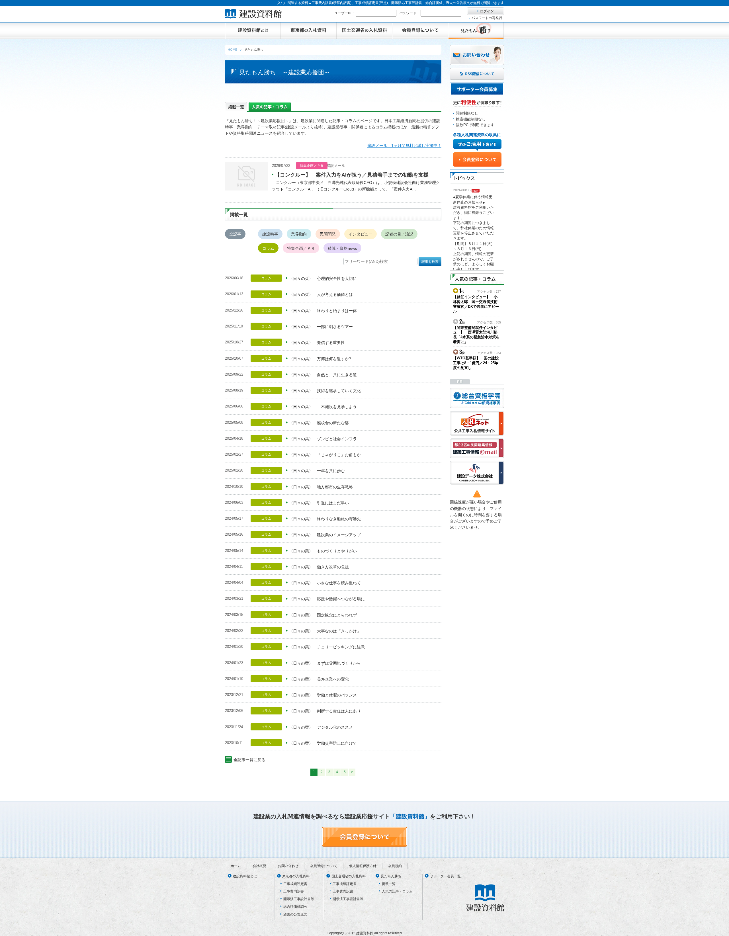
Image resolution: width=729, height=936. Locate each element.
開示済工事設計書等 (298, 899)
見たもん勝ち (391, 876)
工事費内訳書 (293, 891)
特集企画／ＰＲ (301, 248)
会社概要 (259, 866)
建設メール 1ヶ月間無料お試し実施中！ (404, 145)
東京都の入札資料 (296, 876)
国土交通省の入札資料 (348, 876)
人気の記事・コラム (397, 891)
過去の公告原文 (295, 914)
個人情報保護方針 (362, 866)
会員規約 (395, 866)
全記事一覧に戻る (249, 759)
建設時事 (270, 234)
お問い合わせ (288, 866)
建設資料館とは (245, 876)
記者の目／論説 (399, 234)
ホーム (236, 866)
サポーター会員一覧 (445, 876)
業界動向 (299, 234)
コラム (268, 248)
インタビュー (360, 234)
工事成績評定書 (295, 884)
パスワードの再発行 (487, 18)
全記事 (235, 234)
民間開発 (328, 234)
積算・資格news (342, 248)
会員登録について (323, 866)
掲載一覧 (389, 884)
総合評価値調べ (295, 907)
